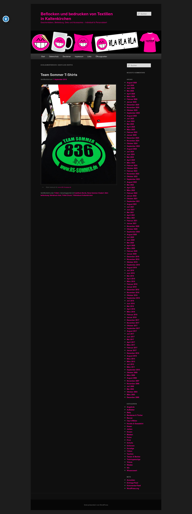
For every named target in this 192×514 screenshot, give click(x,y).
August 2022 (132, 182)
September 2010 (133, 369)
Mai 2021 (130, 212)
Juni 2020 (131, 240)
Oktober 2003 (132, 391)
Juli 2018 (130, 300)
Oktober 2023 (132, 168)
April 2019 (131, 278)
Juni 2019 (131, 273)
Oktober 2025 (132, 110)
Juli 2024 (130, 151)
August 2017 (132, 331)
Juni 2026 (131, 88)
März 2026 (131, 96)
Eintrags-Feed (132, 482)
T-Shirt (56, 193)
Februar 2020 (132, 251)
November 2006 (133, 383)
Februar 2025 (132, 132)
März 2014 (131, 358)
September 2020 (133, 231)
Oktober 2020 (132, 229)
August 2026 (132, 82)
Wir (128, 467)
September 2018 (133, 298)
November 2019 (133, 259)
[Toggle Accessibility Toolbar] (6, 19)
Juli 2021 (130, 207)
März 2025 (131, 129)
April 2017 (131, 342)
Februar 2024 (132, 165)
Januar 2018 (131, 317)
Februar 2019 (132, 284)
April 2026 (131, 93)
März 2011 (131, 367)
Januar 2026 (131, 102)
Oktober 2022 (132, 176)
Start (43, 56)
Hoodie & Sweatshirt (135, 423)
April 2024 (131, 160)
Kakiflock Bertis (80, 193)
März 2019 (131, 281)
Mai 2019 (130, 276)
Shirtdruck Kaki (55, 195)
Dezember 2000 (133, 397)
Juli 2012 (130, 364)
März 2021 (131, 218)
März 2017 (131, 345)
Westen (130, 465)
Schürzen (131, 445)
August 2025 (132, 115)
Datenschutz (54, 56)
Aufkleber (131, 409)
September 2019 (133, 264)
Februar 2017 (132, 347)
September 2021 (133, 201)
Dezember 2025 (133, 104)
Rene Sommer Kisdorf (95, 193)
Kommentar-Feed (134, 485)
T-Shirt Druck (67, 195)
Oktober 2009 (132, 372)
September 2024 (133, 146)
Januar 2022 (131, 195)
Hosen (129, 426)
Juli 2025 (130, 118)
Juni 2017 (131, 336)
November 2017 (133, 322)
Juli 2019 (130, 270)
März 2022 (131, 190)
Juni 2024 (131, 154)
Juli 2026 (130, 85)
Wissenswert (132, 470)
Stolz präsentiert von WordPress (96, 505)
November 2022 (133, 173)
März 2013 (131, 361)
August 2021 (132, 204)
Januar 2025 (131, 135)
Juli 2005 (130, 386)
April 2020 (131, 245)
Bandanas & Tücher (135, 415)
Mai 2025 (130, 124)
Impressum (79, 56)
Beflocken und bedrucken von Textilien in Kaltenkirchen (77, 16)
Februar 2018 (132, 314)
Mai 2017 (130, 339)
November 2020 (133, 226)
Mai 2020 (130, 242)
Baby (129, 412)
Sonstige (130, 448)
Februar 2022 (132, 193)
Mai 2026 (130, 91)
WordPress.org (133, 488)
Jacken (129, 429)
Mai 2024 (130, 157)
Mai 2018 (130, 306)
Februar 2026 (132, 99)
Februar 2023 (132, 171)
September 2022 (133, 179)
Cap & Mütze (132, 420)
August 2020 (132, 234)
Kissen (129, 431)
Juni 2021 (131, 209)
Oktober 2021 (132, 198)
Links (89, 56)
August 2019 (132, 267)
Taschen (130, 454)
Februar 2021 (132, 220)
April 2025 (131, 126)
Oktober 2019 (132, 262)
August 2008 (132, 378)
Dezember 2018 (133, 289)
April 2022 (131, 187)
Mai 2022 (130, 184)
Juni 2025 (131, 121)
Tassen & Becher (133, 456)
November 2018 (133, 292)
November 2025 (133, 107)
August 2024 (132, 149)
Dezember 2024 (133, 138)
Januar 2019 (131, 287)
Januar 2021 (131, 223)
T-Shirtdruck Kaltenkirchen (83, 195)
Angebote (131, 407)
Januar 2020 (131, 253)
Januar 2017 (131, 350)
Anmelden (131, 480)
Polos (129, 437)
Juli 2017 (130, 333)
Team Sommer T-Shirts (59, 74)
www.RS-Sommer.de (64, 187)
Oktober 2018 (132, 295)
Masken (130, 434)
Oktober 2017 (132, 325)
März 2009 (131, 375)
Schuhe (130, 442)
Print (129, 440)
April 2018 (131, 309)
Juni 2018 (131, 303)
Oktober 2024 (132, 143)
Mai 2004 (130, 389)
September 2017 (133, 328)
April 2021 (131, 215)
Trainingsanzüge (133, 459)
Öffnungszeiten (101, 56)
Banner (130, 418)
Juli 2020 (130, 237)
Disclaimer (67, 56)
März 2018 (131, 311)
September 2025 (133, 113)
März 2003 (131, 394)
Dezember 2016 (133, 353)
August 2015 (132, 356)
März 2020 (131, 248)
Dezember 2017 (133, 320)
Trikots (129, 462)
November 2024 (133, 140)
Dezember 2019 (133, 256)
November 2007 (133, 381)
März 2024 (131, 162)
